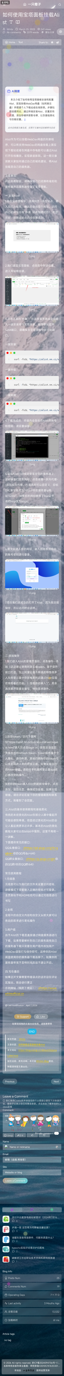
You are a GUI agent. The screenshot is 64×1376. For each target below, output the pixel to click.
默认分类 (49, 32)
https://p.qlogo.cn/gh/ (41, 859)
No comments (13, 32)
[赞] (32, 1135)
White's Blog (42, 1061)
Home (12, 42)
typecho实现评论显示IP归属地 (28, 1247)
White (10, 29)
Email (5, 1154)
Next (56, 1081)
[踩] (44, 1135)
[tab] (12, 1209)
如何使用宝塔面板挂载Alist (31, 1044)
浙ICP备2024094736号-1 (44, 1362)
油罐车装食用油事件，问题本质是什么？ (33, 1237)
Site (5, 1166)
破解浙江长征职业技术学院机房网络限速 (33, 1258)
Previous (10, 1081)
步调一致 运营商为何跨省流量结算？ (31, 1227)
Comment (9, 1110)
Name (7, 1141)
